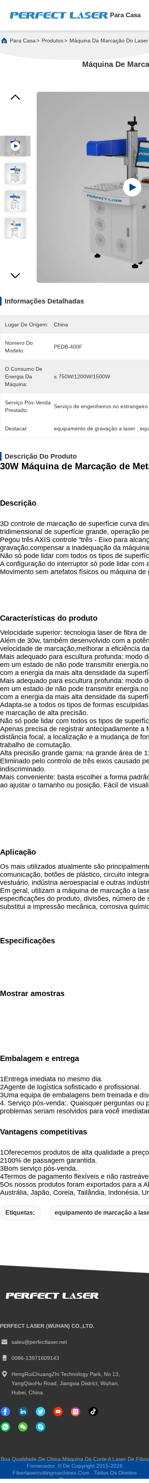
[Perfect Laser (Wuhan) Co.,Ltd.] (59, 15)
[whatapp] (5, 1426)
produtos (52, 40)
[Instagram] (75, 1411)
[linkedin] (23, 1411)
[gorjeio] (40, 1411)
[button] (15, 277)
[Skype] (40, 1426)
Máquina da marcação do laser (109, 40)
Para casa (125, 15)
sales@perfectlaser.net (39, 1342)
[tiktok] (58, 1411)
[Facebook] (5, 1411)
